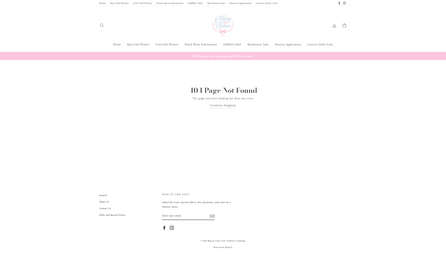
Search (103, 195)
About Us (104, 201)
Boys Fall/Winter (119, 3)
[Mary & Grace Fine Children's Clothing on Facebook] (164, 227)
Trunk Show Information (170, 3)
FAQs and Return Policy (112, 215)
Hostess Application (241, 3)
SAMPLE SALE (195, 3)
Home (102, 3)
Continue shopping (223, 105)
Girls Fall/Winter (142, 3)
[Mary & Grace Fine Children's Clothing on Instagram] (172, 227)
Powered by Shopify (223, 247)
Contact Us (105, 208)
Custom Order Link (267, 3)
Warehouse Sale (216, 3)
